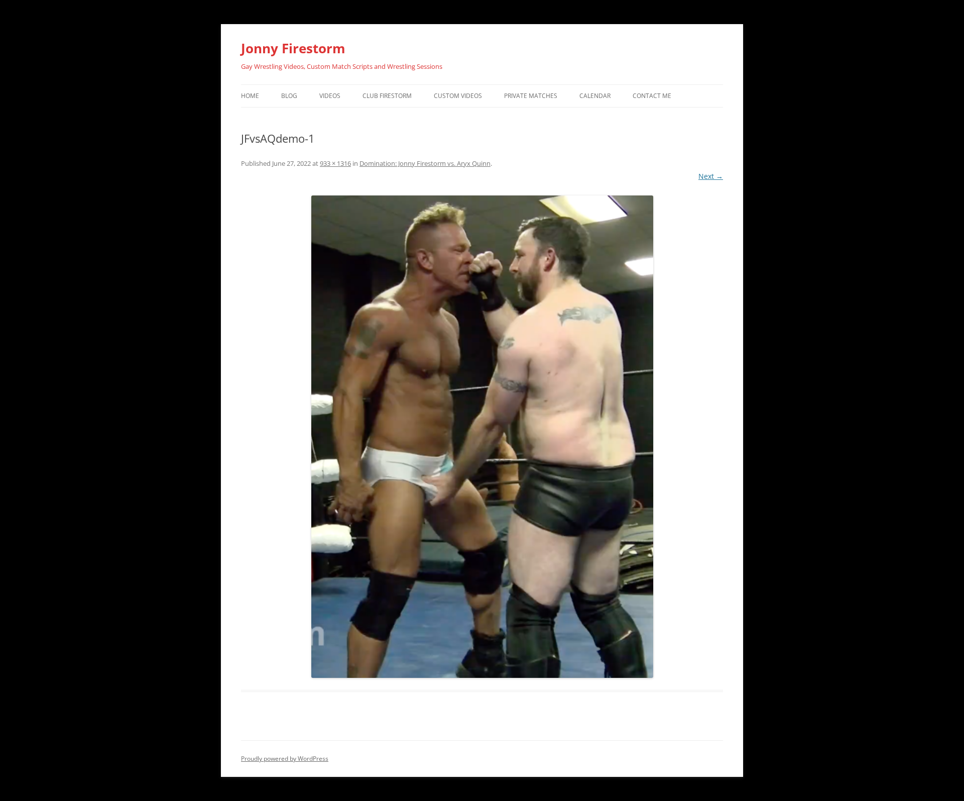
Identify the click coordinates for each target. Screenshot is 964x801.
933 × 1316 (335, 163)
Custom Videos (458, 95)
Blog (289, 95)
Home (250, 95)
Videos (329, 95)
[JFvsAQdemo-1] (482, 436)
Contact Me (652, 95)
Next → (710, 176)
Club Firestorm (387, 95)
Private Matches (530, 95)
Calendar (595, 95)
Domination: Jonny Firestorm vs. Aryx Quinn (425, 163)
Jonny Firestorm (293, 48)
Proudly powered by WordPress (284, 758)
